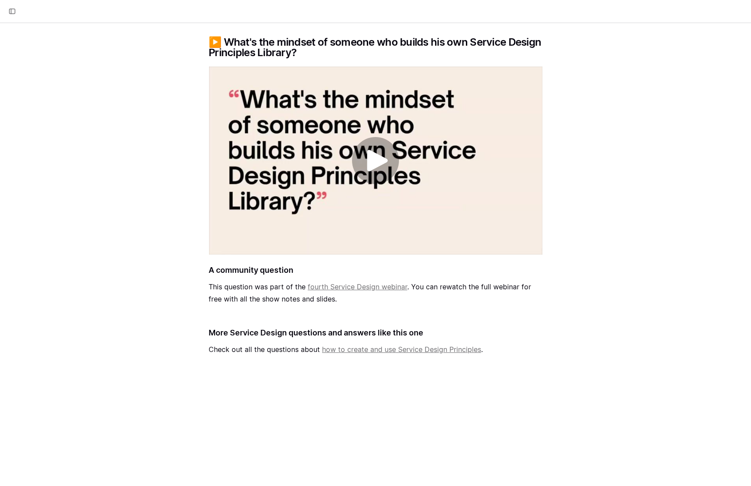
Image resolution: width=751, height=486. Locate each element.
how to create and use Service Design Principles (401, 349)
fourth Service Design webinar (357, 286)
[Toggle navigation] (12, 11)
